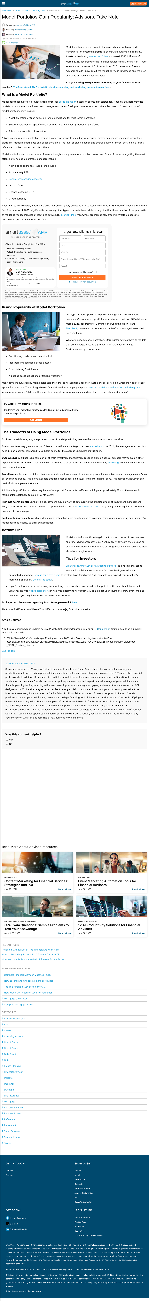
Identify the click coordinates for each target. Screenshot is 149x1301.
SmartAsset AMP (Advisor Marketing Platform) (91, 565)
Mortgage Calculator (15, 998)
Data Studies (11, 1054)
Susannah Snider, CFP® (20, 663)
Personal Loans (12, 1113)
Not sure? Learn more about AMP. (82, 282)
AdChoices (79, 1226)
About (77, 1175)
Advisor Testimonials (83, 1193)
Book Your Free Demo (82, 277)
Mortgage (9, 1101)
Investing (9, 1089)
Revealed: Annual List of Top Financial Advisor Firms (31, 949)
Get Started (36, 420)
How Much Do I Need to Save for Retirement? (29, 992)
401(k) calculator (38, 590)
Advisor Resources (22, 11)
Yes (10, 739)
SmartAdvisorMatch (83, 1202)
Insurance (9, 1083)
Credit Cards (11, 1042)
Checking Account (14, 1036)
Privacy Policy (80, 1222)
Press (77, 1197)
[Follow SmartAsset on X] (7, 1223)
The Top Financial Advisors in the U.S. (25, 986)
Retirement (10, 1125)
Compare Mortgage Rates (18, 1004)
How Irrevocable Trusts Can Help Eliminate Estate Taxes (33, 959)
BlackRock (71, 328)
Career (7, 1030)
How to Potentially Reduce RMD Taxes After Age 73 (30, 954)
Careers (9, 1175)
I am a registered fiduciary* (80, 272)
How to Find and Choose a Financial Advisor (28, 980)
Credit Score (11, 1048)
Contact (9, 1170)
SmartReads (7, 11)
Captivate (78, 1184)
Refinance (9, 1119)
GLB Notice (79, 1231)
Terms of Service (82, 1217)
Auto (6, 1024)
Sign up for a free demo (47, 575)
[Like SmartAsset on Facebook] (7, 1218)
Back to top (8, 650)
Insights (8, 1077)
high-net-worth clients (87, 506)
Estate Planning (12, 1065)
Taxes (7, 1143)
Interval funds (68, 214)
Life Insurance (11, 1095)
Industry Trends (40, 11)
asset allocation (67, 101)
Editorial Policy (102, 629)
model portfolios (98, 56)
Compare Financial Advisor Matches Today (27, 974)
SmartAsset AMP (82, 1188)
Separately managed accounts (25, 178)
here (74, 602)
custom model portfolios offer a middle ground (115, 387)
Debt (6, 1060)
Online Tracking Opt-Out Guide (88, 1235)
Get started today (42, 579)
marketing (113, 462)
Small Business (12, 1131)
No (10, 743)
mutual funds (97, 446)
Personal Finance (13, 1107)
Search (77, 1170)
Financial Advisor (13, 1071)
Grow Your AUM (138, 3)
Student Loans (12, 1137)
